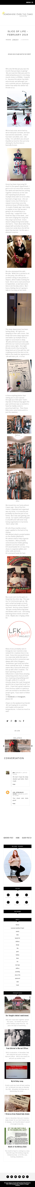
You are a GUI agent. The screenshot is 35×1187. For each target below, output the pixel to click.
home (17, 958)
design (17, 945)
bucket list (17, 938)
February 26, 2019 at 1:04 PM (20, 794)
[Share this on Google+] (11, 721)
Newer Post (9, 838)
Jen (14, 772)
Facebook (11, 697)
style (17, 982)
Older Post (26, 838)
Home (18, 838)
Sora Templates (20, 1184)
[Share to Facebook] (23, 721)
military (17, 968)
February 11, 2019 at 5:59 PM (20, 773)
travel (17, 985)
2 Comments (25, 40)
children (17, 941)
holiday (17, 955)
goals (17, 951)
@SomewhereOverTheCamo (23, 1183)
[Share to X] (6, 721)
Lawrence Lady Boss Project (17, 928)
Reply (14, 784)
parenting (17, 971)
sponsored (17, 978)
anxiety (17, 931)
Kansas (17, 925)
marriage (17, 965)
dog (17, 948)
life (17, 961)
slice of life (17, 730)
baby (17, 935)
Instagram (21, 697)
